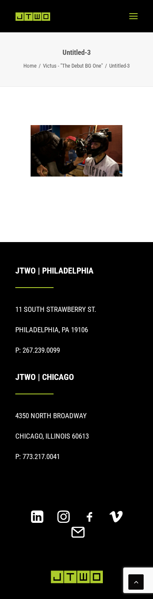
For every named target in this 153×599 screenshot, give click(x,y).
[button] (133, 16)
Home (30, 66)
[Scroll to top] (136, 581)
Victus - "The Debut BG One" (73, 66)
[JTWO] (32, 16)
